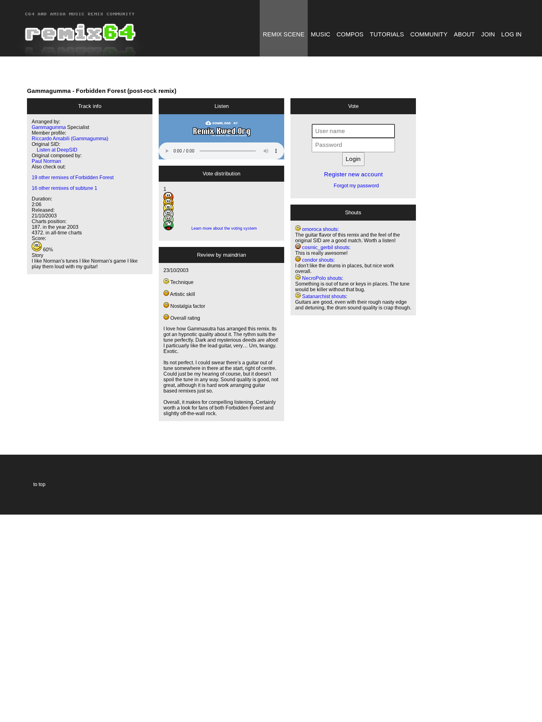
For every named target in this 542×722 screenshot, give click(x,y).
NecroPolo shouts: (322, 278)
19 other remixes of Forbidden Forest (73, 177)
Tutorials (387, 34)
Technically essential (12, 617)
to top (36, 484)
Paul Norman (46, 161)
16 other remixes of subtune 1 (64, 188)
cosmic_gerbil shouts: (325, 247)
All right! (6, 698)
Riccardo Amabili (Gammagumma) (70, 138)
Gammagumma (49, 91)
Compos (350, 34)
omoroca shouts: (320, 229)
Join (488, 34)
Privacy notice (8, 716)
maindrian (234, 255)
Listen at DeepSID (54, 149)
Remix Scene (284, 34)
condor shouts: (318, 260)
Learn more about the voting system (221, 228)
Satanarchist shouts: (324, 296)
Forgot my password (353, 185)
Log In (511, 34)
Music (320, 34)
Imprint (7, 707)
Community (429, 34)
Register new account (353, 174)
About (464, 34)
